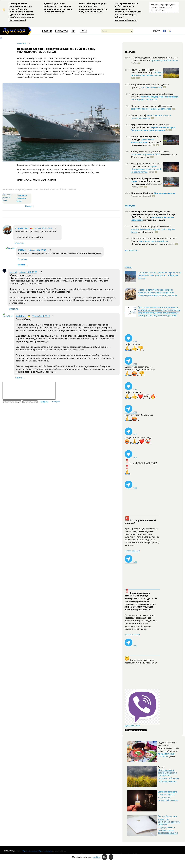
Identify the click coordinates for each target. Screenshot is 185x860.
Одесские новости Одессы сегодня (37, 851)
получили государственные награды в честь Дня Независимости (154, 98)
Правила (44, 401)
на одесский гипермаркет (146, 143)
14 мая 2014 (21, 43)
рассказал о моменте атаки (142, 141)
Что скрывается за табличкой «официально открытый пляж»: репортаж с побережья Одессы (159, 275)
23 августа (130, 205)
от (145, 232)
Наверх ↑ (29, 206)
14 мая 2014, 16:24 (43, 228)
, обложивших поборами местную (152, 242)
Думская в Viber (132, 725)
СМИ (83, 31)
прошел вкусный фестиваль (165, 60)
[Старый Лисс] (7, 233)
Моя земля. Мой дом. (142, 193)
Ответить (19, 243)
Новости (61, 31)
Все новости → (132, 250)
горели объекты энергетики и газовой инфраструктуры (146, 169)
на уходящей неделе (154, 220)
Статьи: (128, 267)
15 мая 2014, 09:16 (41, 316)
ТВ (73, 31)
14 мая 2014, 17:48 (37, 250)
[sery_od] (4, 271)
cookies (96, 857)
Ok (104, 857)
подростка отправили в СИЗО (145, 154)
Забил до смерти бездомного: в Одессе (150, 151)
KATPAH (22, 250)
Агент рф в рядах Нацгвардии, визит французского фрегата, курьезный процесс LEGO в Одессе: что (154, 214)
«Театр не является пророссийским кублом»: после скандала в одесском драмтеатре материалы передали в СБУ (157, 292)
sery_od (13, 272)
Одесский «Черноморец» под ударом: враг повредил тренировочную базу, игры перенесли (93, 7)
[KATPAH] (10, 248)
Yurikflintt (21, 316)
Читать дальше (132, 550)
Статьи (47, 31)
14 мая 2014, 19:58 (28, 272)
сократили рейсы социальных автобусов (151, 108)
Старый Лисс (22, 228)
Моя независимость (164, 193)
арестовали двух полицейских (153, 241)
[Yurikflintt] (8, 316)
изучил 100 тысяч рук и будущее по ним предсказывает (153, 129)
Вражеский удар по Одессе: (145, 178)
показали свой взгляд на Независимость (147, 74)
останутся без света (152, 87)
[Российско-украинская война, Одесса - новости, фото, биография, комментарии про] (9, 200)
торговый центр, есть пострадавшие (146, 184)
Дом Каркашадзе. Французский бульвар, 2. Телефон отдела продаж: (163, 7)
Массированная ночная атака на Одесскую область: (147, 165)
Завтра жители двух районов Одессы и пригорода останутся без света (168, 795)
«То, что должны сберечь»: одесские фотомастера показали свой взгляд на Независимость (168, 775)
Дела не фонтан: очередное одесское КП (151, 226)
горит (134, 181)
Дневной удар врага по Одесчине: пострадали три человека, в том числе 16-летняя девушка (58, 7)
